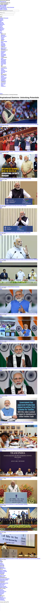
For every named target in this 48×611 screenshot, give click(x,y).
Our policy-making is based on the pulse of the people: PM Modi (13, 205)
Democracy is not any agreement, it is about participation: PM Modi (14, 504)
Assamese (2, 28)
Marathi (1, 27)
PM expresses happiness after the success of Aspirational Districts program (15, 178)
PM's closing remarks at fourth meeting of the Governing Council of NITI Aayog (16, 448)
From (1, 12)
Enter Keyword (3, 10)
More (1, 126)
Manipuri (2, 29)
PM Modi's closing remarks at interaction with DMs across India (13, 395)
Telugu (1, 25)
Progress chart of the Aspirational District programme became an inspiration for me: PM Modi (19, 124)
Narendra (3, 5)
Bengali (1, 22)
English (1, 19)
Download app (3, 1)
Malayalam (2, 24)
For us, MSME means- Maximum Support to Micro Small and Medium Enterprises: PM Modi (19, 259)
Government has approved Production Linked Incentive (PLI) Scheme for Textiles (16, 422)
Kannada (2, 23)
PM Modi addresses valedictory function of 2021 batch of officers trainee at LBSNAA (17, 340)
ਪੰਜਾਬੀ (1, 32)
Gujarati (1, 20)
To (0, 14)
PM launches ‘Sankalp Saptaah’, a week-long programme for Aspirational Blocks (16, 151)
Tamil (1, 26)
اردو (1, 31)
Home (1, 93)
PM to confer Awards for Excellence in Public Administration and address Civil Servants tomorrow (20, 558)
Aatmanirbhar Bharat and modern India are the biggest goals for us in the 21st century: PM (18, 313)
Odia (1, 30)
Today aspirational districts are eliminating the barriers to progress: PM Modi (15, 367)
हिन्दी (1, 21)
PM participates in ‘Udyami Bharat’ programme (9, 286)
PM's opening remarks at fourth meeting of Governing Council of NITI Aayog (15, 477)
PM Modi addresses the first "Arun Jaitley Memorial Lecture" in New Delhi (15, 232)
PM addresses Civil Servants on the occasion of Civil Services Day (14, 531)
